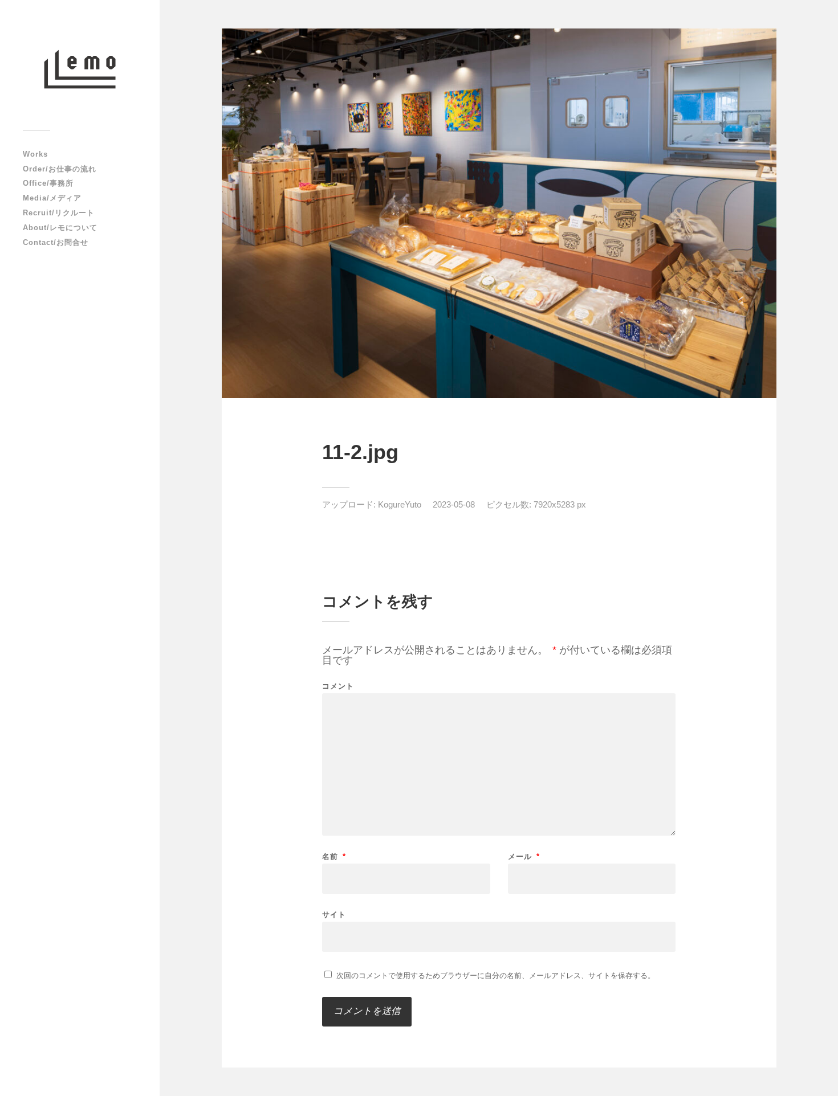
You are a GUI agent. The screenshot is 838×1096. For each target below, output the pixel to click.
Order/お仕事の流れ (59, 169)
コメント (338, 686)
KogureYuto (399, 504)
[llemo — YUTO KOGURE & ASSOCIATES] (80, 69)
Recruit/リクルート (59, 212)
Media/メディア (52, 198)
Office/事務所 (48, 183)
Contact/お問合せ (55, 242)
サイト (334, 914)
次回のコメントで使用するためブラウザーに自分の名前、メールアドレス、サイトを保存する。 (495, 975)
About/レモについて (60, 227)
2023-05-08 (454, 504)
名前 (334, 856)
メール (524, 856)
